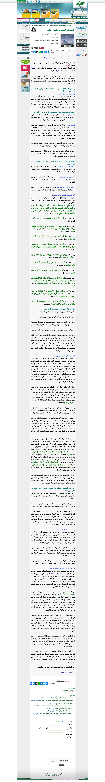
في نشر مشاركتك (25, 47)
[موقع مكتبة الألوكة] (37, 20)
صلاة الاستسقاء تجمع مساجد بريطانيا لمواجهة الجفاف (82, 30)
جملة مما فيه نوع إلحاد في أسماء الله (64, 708)
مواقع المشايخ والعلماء (50, 23)
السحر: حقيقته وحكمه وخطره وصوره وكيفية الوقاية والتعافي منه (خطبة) (55, 700)
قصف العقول (69, 698)
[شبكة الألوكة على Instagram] (36, 2)
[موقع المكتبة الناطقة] (32, 20)
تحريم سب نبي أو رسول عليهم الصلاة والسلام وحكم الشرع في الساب (56, 714)
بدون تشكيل (52, 50)
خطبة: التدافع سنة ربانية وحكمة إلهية (64, 710)
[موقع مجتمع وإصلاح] (66, 20)
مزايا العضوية (21, 39)
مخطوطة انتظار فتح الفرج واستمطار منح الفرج (61, 697)
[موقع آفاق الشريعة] (77, 20)
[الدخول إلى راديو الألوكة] (78, 14)
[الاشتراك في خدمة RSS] (68, 2)
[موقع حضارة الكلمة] (60, 20)
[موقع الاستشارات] (54, 20)
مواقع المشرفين (58, 23)
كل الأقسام (64, 23)
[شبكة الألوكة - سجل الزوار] (60, 2)
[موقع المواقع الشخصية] (42, 20)
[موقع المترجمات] (20, 20)
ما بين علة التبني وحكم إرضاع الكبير (64, 711)
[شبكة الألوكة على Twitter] (31, 2)
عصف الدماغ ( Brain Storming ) (65, 703)
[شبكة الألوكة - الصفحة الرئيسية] (65, 2)
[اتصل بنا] (44, 2)
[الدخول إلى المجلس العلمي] (79, 17)
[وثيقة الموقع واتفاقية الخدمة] (52, 2)
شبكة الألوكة (68, 25)
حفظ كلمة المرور (24, 34)
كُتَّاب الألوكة (81, 23)
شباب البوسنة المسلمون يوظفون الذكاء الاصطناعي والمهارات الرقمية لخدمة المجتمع (81, 33)
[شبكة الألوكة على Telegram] (39, 2)
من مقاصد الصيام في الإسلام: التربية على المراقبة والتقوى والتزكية (57, 713)
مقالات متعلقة (54, 37)
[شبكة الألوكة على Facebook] (28, 2)
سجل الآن (25, 41)
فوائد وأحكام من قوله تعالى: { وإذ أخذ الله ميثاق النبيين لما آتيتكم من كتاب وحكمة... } (53, 705)
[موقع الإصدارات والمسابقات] (26, 20)
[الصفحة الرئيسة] (71, 2)
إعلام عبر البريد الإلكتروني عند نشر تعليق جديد (54, 721)
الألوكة (43, 773)
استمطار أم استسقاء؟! (67, 690)
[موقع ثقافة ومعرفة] (72, 20)
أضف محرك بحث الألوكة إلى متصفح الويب (52, 775)
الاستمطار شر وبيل (68, 692)
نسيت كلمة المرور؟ (26, 35)
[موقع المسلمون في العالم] (48, 20)
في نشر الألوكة (26, 49)
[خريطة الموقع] (70, 2)
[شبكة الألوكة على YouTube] (33, 2)
